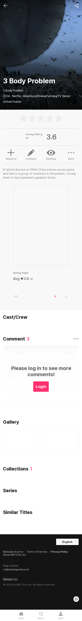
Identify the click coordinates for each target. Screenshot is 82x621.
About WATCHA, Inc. (14, 554)
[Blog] (76, 599)
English (67, 541)
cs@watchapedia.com (16, 569)
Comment (31, 158)
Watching (51, 158)
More (71, 158)
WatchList (11, 158)
